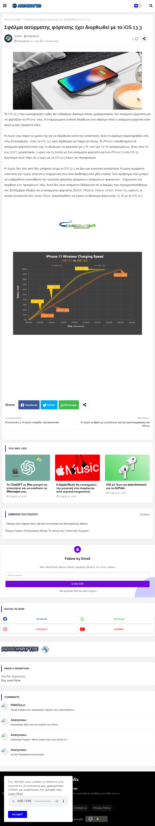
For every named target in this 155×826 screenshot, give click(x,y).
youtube (119, 629)
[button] (151, 6)
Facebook (31, 405)
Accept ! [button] (17, 814)
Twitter (50, 405)
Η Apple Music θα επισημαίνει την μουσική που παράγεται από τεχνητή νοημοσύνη (76, 488)
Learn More (15, 793)
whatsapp (119, 619)
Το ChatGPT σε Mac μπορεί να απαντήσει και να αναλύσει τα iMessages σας (26, 488)
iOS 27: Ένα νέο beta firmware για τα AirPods (126, 486)
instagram (41, 629)
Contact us (80, 807)
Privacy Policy (101, 807)
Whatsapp (70, 405)
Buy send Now (10, 680)
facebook (41, 619)
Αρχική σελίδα (12, 19)
